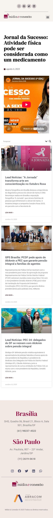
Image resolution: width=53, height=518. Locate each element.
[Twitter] (29, 6)
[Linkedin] (34, 6)
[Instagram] (19, 6)
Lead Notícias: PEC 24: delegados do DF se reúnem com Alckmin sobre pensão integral (25, 343)
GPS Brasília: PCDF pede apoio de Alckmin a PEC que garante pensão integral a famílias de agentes (26, 260)
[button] (48, 17)
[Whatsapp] (40, 471)
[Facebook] (24, 6)
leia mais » (9, 212)
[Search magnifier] (50, 141)
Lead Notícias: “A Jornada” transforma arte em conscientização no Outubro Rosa (25, 180)
